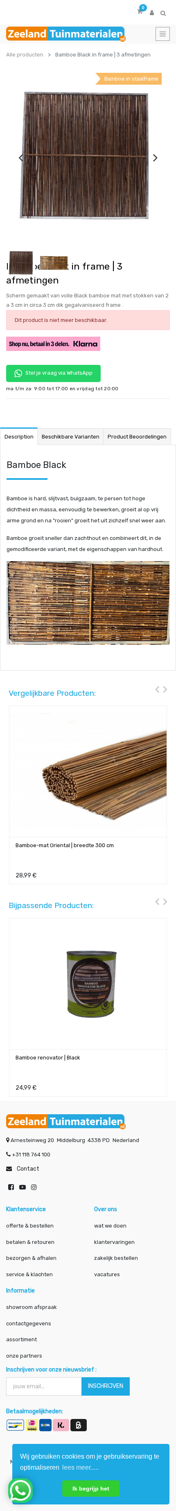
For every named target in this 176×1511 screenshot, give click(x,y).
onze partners (24, 1356)
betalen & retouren (30, 1242)
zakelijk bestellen (116, 1258)
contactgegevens (28, 1323)
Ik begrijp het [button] (90, 1488)
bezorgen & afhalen (31, 1258)
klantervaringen (114, 1242)
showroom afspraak (31, 1307)
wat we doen (110, 1226)
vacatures (107, 1274)
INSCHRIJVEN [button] (105, 1386)
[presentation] (20, 157)
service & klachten (29, 1274)
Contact (28, 1168)
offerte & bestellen (30, 1226)
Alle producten (24, 55)
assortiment (21, 1339)
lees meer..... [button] (80, 1467)
